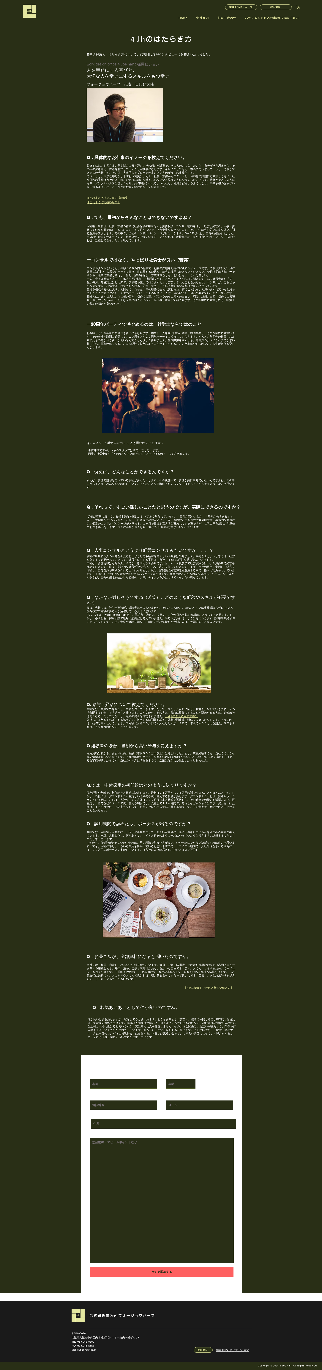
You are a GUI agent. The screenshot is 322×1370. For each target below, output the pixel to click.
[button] (298, 7)
